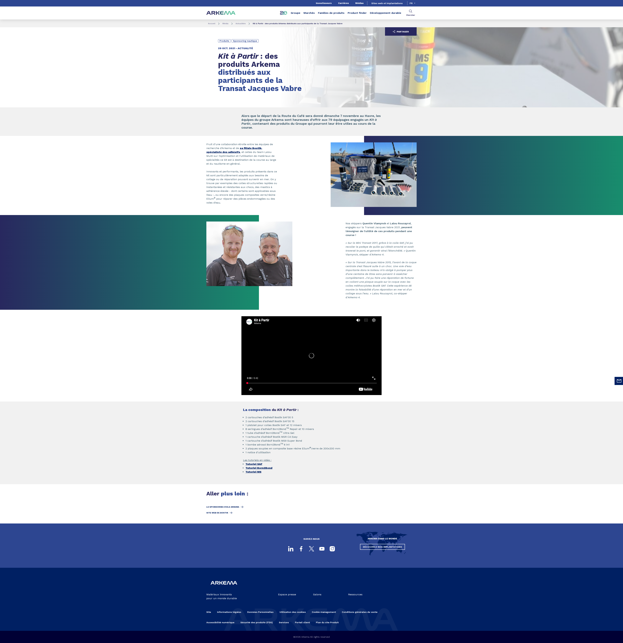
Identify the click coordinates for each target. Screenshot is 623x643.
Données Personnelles (260, 612)
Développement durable (385, 12)
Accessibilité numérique (220, 622)
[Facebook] (301, 548)
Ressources (355, 594)
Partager (402, 31)
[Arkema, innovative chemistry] (223, 587)
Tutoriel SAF (253, 464)
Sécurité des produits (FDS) (256, 622)
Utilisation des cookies (293, 612)
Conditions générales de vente (360, 612)
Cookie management (324, 612)
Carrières (343, 3)
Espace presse (287, 594)
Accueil (211, 23)
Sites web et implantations (387, 3)
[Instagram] (332, 548)
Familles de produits (331, 12)
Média (225, 23)
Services (284, 622)
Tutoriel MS (253, 471)
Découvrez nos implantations (382, 547)
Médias (359, 3)
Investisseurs (324, 3)
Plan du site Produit (327, 622)
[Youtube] (321, 548)
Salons (317, 594)
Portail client (302, 622)
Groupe (295, 12)
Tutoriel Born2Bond (258, 467)
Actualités (241, 23)
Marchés (309, 12)
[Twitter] (311, 548)
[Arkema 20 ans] (283, 12)
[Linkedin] (290, 548)
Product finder (357, 12)
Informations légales (229, 612)
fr (411, 3)
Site (208, 612)
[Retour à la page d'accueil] (221, 13)
